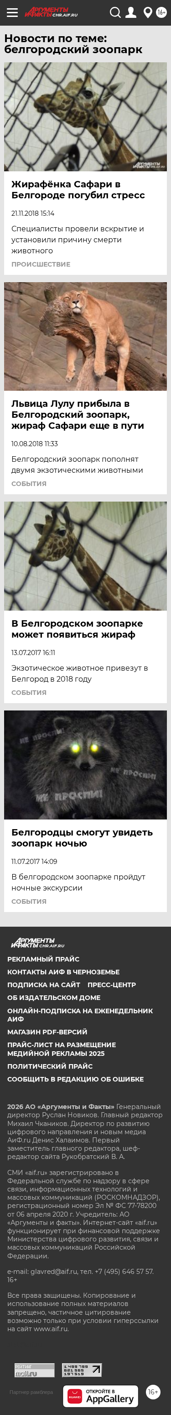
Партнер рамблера (31, 1392)
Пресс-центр (112, 985)
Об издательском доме (53, 998)
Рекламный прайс (43, 959)
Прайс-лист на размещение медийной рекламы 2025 (61, 1049)
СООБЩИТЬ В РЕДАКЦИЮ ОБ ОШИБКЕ (75, 1079)
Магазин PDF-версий (47, 1032)
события (29, 484)
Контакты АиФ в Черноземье (63, 972)
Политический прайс (50, 1066)
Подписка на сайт (43, 985)
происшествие (40, 264)
